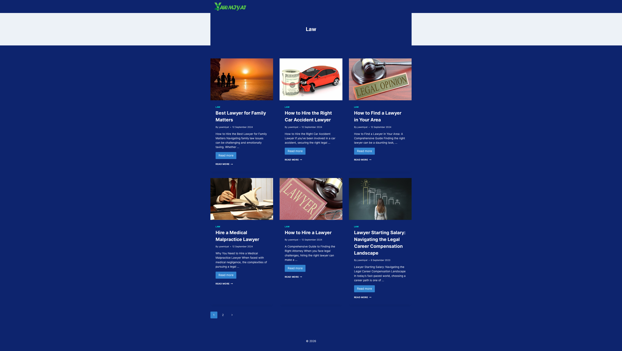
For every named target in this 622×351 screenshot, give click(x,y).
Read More (224, 164)
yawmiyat (224, 127)
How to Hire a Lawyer (308, 232)
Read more (226, 155)
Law (218, 107)
